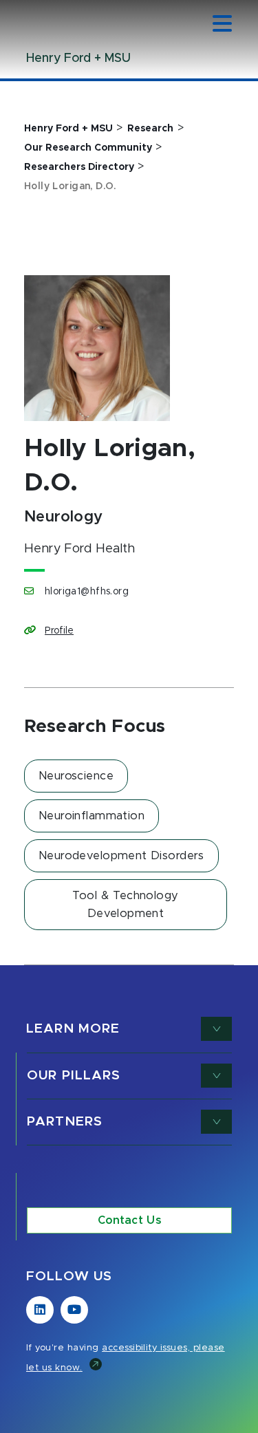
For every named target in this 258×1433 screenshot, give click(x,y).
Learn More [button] (73, 1028)
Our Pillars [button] (73, 1075)
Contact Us (130, 1220)
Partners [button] (65, 1121)
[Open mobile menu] (222, 24)
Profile (59, 631)
